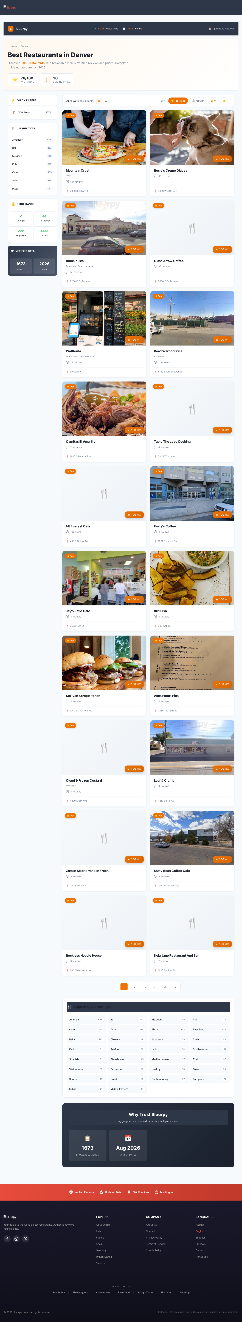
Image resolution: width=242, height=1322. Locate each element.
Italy (98, 1231)
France (100, 1237)
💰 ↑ (213, 100)
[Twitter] (25, 1238)
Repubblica (59, 1292)
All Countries (103, 1224)
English (200, 1231)
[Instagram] (16, 1238)
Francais (201, 1243)
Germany (101, 1250)
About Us (151, 1224)
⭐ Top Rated (178, 100)
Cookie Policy (154, 1250)
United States (104, 1256)
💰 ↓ (225, 100)
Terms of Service (155, 1243)
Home (13, 46)
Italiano (200, 1224)
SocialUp (185, 1292)
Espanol (200, 1237)
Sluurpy (100, 1263)
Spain (99, 1243)
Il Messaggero (80, 1292)
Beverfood (124, 1292)
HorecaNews (103, 1292)
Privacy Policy (154, 1237)
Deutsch (200, 1250)
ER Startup (166, 1292)
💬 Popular (198, 100)
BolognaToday (145, 1292)
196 (164, 986)
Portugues (202, 1256)
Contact (150, 1231)
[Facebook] (7, 1238)
